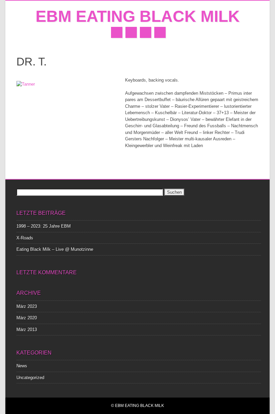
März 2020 (26, 317)
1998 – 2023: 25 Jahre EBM (43, 226)
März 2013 (26, 329)
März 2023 (26, 306)
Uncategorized (30, 377)
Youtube (145, 32)
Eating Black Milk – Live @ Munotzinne (54, 249)
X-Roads (24, 237)
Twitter (131, 32)
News (21, 365)
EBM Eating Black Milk (138, 16)
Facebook (116, 32)
